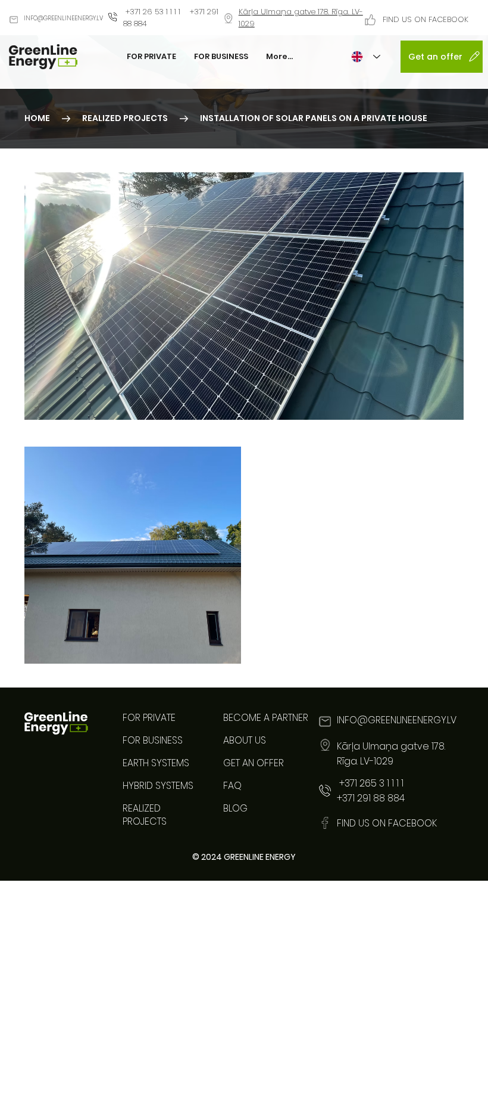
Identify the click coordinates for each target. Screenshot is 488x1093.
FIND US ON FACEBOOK (425, 19)
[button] (313, 119)
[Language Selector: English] (366, 57)
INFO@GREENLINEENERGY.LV (63, 18)
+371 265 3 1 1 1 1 (370, 783)
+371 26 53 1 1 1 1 (153, 11)
